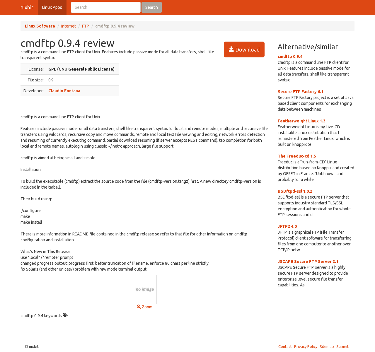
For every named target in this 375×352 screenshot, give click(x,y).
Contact (285, 346)
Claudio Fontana (64, 90)
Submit (342, 346)
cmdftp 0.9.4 (290, 56)
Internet (68, 26)
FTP (85, 26)
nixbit (27, 7)
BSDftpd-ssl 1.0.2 (295, 191)
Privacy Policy (305, 346)
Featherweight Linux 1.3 (301, 121)
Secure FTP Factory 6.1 (300, 91)
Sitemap (327, 346)
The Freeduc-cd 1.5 (297, 156)
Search (151, 7)
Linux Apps (52, 7)
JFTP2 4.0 (287, 226)
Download (247, 49)
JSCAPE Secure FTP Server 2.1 (308, 261)
